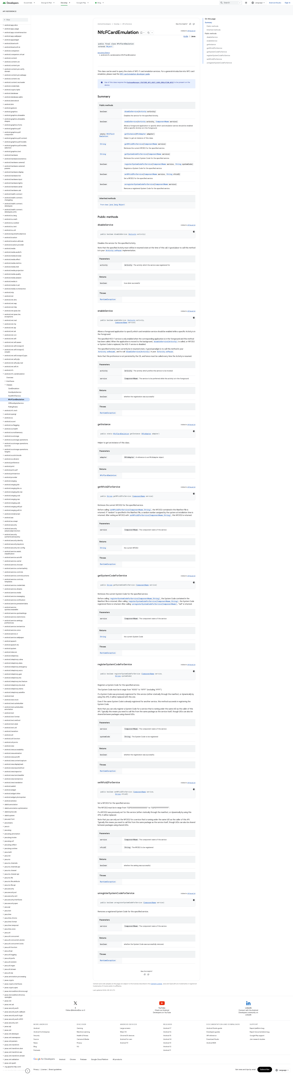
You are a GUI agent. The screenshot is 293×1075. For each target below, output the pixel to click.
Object (109, 46)
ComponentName (162, 121)
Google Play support (257, 1035)
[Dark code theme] (194, 231)
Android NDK (211, 1043)
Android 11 (167, 1050)
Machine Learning (83, 1032)
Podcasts (37, 1050)
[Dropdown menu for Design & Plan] (55, 2)
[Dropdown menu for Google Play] (89, 2)
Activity (142, 111)
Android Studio (275, 3)
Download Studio (212, 1039)
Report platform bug (257, 1028)
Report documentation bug (259, 1032)
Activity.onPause (114, 250)
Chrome (73, 1059)
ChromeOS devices (127, 1035)
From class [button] (112, 205)
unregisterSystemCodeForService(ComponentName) (154, 604)
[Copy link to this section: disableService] (115, 225)
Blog (99, 3)
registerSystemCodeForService (138, 164)
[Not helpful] (193, 24)
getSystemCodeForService (136, 154)
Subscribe (264, 1069)
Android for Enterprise (42, 1032)
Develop (64, 3)
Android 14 (167, 1039)
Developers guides (213, 1032)
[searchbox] (15, 20)
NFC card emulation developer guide (135, 74)
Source (36, 1039)
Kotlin (185, 36)
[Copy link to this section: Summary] (112, 96)
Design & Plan (46, 3)
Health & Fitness (82, 1035)
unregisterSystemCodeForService (139, 184)
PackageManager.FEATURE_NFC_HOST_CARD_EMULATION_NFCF (150, 82)
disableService (131, 111)
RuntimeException (108, 299)
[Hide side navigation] (27, 1071)
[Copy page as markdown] (148, 33)
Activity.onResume (106, 352)
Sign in (287, 3)
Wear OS (123, 1032)
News (36, 1043)
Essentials (28, 3)
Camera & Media (83, 1039)
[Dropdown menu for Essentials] (35, 2)
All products (117, 1059)
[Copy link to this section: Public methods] (120, 217)
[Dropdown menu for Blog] (104, 2)
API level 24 (191, 31)
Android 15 (167, 1035)
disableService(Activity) (165, 341)
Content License (156, 984)
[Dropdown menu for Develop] (71, 2)
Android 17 (167, 1028)
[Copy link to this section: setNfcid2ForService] (122, 782)
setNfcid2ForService (134, 174)
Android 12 (167, 1046)
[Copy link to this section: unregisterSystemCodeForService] (136, 893)
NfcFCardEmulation (106, 135)
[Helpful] (190, 24)
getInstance (130, 134)
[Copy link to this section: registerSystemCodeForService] (134, 664)
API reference (10, 11)
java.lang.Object (104, 53)
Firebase (83, 1059)
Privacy (79, 1043)
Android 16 (167, 1032)
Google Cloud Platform (99, 1059)
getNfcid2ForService (134, 144)
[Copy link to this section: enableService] (115, 311)
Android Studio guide (214, 1028)
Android (36, 1028)
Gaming (80, 1028)
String (103, 144)
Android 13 (167, 1043)
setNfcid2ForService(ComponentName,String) (130, 510)
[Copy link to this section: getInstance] (112, 424)
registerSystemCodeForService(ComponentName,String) (135, 598)
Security (36, 1035)
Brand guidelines (55, 1069)
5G (78, 1046)
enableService (131, 121)
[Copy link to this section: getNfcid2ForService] (122, 487)
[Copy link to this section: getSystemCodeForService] (129, 575)
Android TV (124, 1043)
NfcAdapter (141, 134)
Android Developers (104, 24)
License (44, 1069)
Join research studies (257, 1039)
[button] (15, 25)
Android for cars (126, 1039)
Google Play (81, 3)
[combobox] (230, 3)
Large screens (125, 1028)
